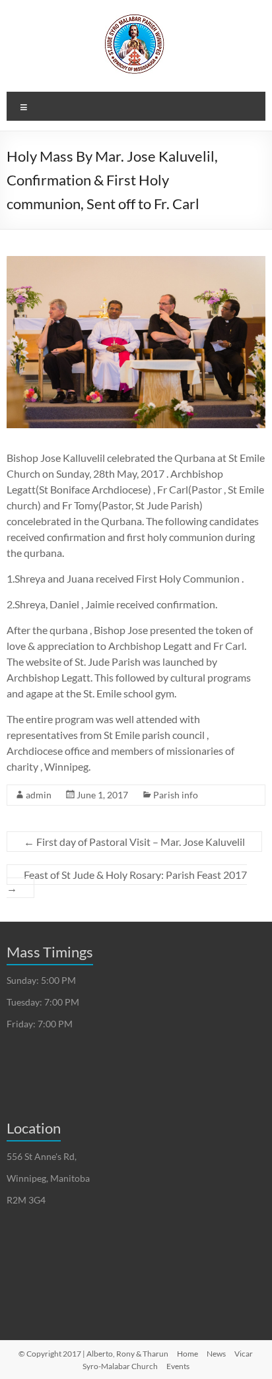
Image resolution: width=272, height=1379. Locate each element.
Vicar (243, 1354)
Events (177, 1366)
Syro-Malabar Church (120, 1366)
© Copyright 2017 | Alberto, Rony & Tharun (93, 1354)
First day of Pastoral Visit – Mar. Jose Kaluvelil (134, 841)
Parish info (175, 794)
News (216, 1354)
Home (187, 1354)
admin (38, 794)
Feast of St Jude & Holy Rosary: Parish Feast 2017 (127, 881)
